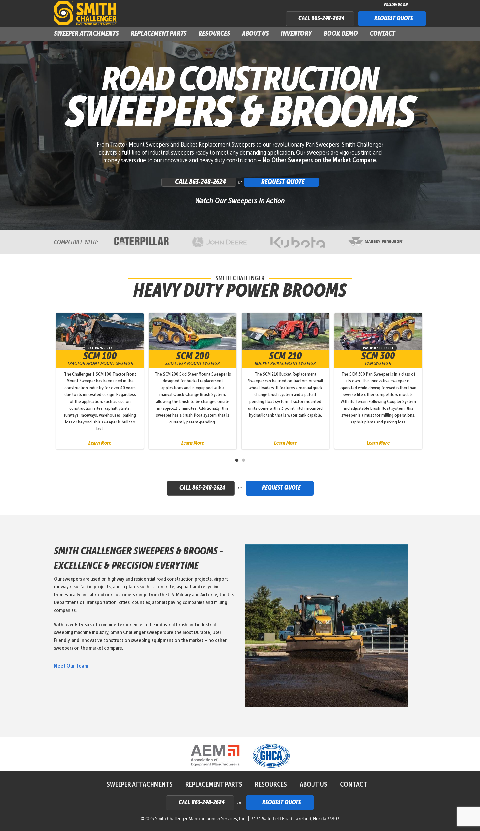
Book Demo (341, 33)
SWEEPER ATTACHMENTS (86, 33)
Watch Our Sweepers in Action (240, 201)
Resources (214, 33)
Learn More (99, 443)
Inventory (296, 33)
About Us (255, 33)
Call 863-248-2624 (321, 19)
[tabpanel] (102, 380)
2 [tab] (243, 460)
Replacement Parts (159, 33)
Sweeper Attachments (140, 784)
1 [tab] (236, 460)
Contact (382, 33)
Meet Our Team (71, 666)
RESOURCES (271, 784)
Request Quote (393, 19)
